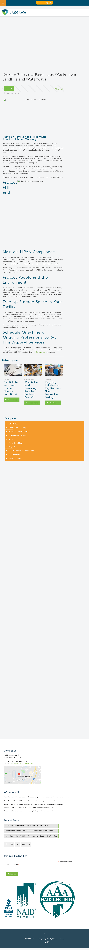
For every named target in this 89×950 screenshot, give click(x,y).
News (11, 439)
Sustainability (14, 454)
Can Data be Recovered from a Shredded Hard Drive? (11, 388)
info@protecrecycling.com (22, 763)
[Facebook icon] (41, 942)
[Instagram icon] (48, 942)
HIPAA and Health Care (18, 431)
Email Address (12, 864)
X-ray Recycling (15, 458)
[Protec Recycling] (14, 12)
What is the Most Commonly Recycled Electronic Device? (31, 389)
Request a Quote (44, 3)
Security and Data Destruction (21, 451)
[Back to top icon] (44, 933)
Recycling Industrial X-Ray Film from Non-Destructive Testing (53, 389)
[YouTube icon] (43, 942)
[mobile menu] (86, 13)
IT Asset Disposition (17, 435)
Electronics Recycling (17, 428)
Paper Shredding (15, 443)
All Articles (13, 424)
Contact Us (40, 352)
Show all (59, 89)
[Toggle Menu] (3, 3)
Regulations (14, 447)
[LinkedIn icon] (46, 942)
